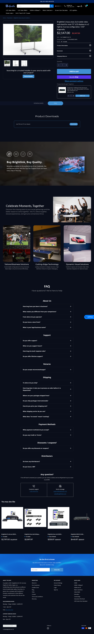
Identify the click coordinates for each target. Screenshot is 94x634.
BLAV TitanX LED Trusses (23, 13)
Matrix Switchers (47, 10)
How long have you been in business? (35, 306)
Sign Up (56, 589)
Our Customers (36, 585)
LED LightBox (73, 10)
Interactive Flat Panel (79, 599)
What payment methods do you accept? (36, 430)
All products (9, 18)
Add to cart (74, 71)
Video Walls (77, 592)
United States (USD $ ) (8, 625)
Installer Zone (35, 587)
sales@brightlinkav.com (60, 493)
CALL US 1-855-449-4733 (47, 1)
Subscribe (57, 569)
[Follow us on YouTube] (48, 628)
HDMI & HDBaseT (35, 10)
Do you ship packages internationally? (35, 401)
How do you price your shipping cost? (35, 406)
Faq (55, 103)
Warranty (34, 599)
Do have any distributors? (31, 461)
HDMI (75, 583)
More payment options (74, 81)
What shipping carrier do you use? (34, 411)
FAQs (33, 592)
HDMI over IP (77, 587)
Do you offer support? (30, 340)
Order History (57, 585)
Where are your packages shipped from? (36, 395)
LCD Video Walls (22, 10)
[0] (86, 6)
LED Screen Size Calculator (80, 601)
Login (55, 587)
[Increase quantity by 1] (66, 65)
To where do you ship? (30, 383)
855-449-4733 (9, 610)
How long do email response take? (34, 351)
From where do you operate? (32, 317)
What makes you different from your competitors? (39, 311)
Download (74, 124)
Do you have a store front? (31, 322)
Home (4, 18)
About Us (34, 583)
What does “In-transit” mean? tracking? (36, 416)
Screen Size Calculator (61, 10)
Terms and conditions (37, 596)
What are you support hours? (32, 346)
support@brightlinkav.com (60, 491)
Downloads (38, 103)
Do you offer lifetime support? (33, 356)
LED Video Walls (10, 10)
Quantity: (59, 61)
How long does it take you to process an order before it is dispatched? (42, 389)
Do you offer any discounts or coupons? (36, 448)
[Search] (52, 6)
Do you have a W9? (29, 467)
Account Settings (58, 583)
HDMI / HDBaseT (78, 585)
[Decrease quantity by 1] (58, 65)
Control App (77, 596)
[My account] (81, 6)
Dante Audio (9, 13)
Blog (33, 589)
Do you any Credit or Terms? (32, 435)
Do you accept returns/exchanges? (34, 369)
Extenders (76, 594)
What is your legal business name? (34, 327)
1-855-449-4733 (70, 6)
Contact (34, 594)
